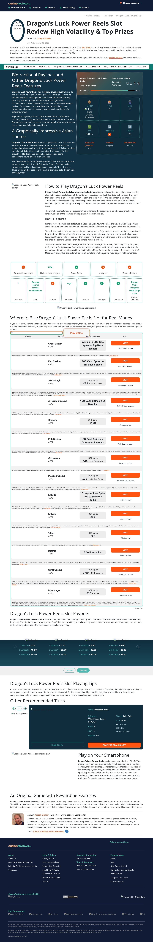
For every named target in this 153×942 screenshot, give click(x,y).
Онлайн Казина (117, 881)
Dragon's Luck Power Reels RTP (118, 67)
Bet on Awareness (83, 858)
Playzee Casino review (125, 481)
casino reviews (116, 57)
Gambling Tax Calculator (86, 865)
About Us (12, 858)
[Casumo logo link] (27, 421)
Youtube (127, 847)
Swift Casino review (125, 575)
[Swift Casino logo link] (27, 571)
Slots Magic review (125, 385)
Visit (125, 343)
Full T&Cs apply (114, 355)
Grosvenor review (125, 463)
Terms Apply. (85, 489)
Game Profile (29, 67)
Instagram (137, 847)
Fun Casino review (125, 366)
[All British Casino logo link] (27, 402)
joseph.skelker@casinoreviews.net (48, 831)
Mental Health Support (51, 877)
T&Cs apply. (106, 470)
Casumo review (125, 425)
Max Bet (83, 670)
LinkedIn (66, 831)
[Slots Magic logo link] (27, 382)
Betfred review (125, 556)
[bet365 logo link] (27, 496)
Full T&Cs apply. (23, 564)
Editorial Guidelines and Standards (22, 866)
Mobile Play (141, 67)
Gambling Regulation (85, 869)
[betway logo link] (27, 515)
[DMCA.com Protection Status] (70, 897)
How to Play (44, 67)
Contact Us (12, 870)
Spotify (143, 847)
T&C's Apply (58, 374)
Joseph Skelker (44, 38)
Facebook (132, 847)
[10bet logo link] (27, 534)
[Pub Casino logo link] (27, 440)
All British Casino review (125, 406)
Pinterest (122, 847)
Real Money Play (93, 67)
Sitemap (45, 881)
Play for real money (114, 745)
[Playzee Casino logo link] (27, 477)
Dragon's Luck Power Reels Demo (68, 67)
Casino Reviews (93, 16)
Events (85, 7)
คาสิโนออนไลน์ (117, 873)
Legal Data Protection (51, 870)
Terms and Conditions (51, 862)
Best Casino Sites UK (119, 866)
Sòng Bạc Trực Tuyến (119, 878)
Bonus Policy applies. (60, 395)
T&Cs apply (47, 508)
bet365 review (125, 500)
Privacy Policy (48, 858)
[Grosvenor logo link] (27, 459)
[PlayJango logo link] (27, 592)
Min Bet (69, 670)
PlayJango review (125, 595)
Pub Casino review (125, 444)
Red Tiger (108, 16)
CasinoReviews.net (17, 894)
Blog (112, 862)
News (113, 858)
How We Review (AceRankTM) (20, 862)
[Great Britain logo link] (27, 345)
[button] (12, 67)
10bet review (125, 538)
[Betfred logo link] (27, 552)
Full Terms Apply (55, 527)
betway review (125, 519)
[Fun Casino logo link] (27, 363)
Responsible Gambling (51, 866)
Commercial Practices (51, 873)
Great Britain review (125, 349)
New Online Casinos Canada (122, 870)
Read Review (57, 745)
